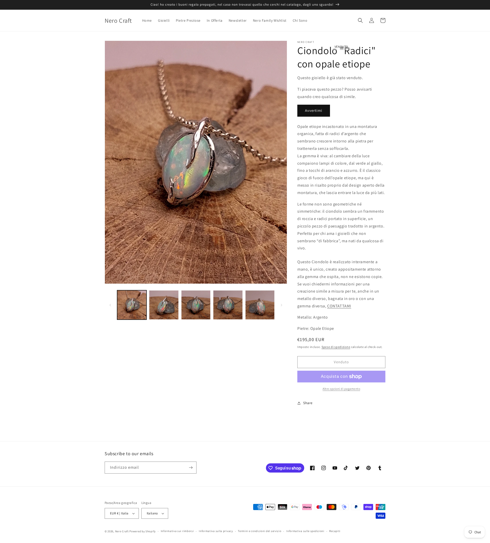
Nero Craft (122, 531)
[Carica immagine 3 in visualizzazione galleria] (196, 305)
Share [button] (308, 403)
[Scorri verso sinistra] (110, 305)
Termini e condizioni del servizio (259, 531)
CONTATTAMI (339, 306)
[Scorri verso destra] (281, 305)
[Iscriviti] (190, 468)
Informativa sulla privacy (216, 531)
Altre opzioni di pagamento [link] (341, 389)
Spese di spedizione (336, 347)
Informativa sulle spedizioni (305, 531)
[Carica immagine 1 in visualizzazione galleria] (131, 305)
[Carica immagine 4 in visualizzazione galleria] (227, 305)
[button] (360, 20)
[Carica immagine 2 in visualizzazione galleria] (163, 305)
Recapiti (334, 531)
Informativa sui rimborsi (177, 531)
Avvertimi (313, 110)
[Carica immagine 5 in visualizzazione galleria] (260, 305)
